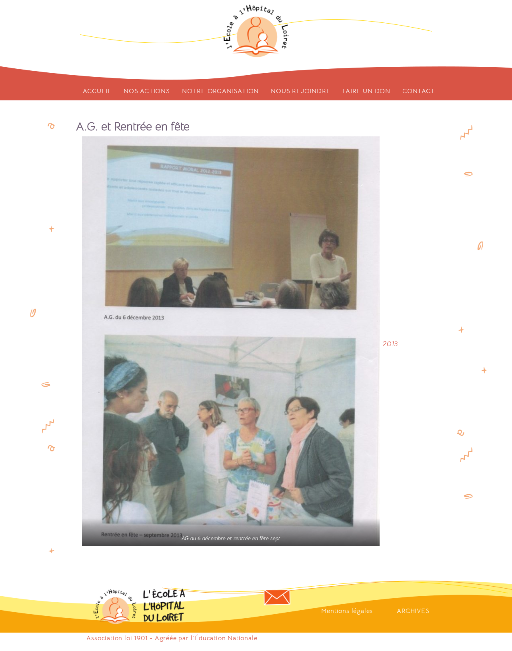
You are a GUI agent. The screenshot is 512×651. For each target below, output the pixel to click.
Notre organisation (220, 91)
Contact (418, 91)
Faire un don (366, 91)
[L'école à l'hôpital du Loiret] (256, 31)
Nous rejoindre (300, 91)
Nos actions (147, 91)
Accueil (97, 91)
